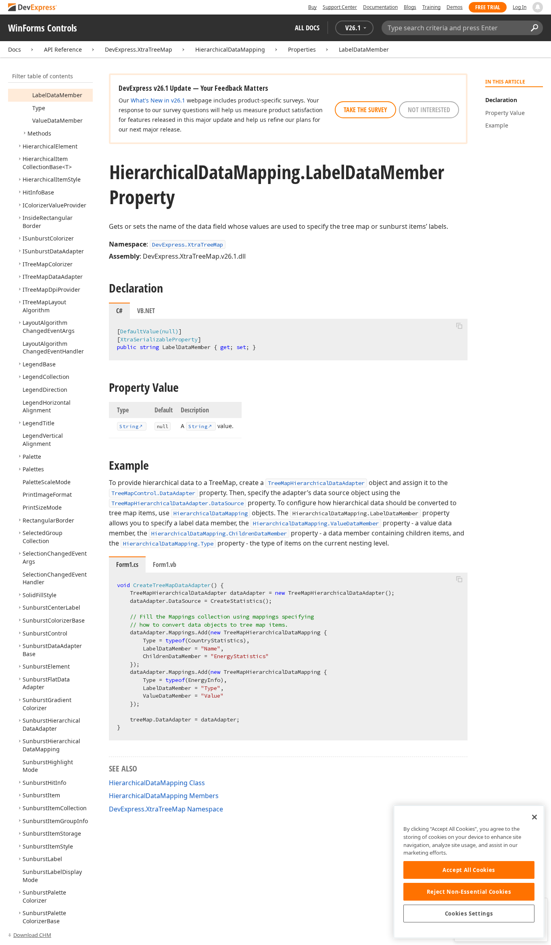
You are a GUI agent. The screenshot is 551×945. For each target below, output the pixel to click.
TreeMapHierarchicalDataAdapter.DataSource (177, 503)
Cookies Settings (469, 913)
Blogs (410, 7)
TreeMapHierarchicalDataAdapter (316, 483)
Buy (312, 7)
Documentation (380, 7)
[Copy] (459, 326)
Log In (519, 7)
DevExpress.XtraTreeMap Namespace (166, 809)
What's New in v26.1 (158, 100)
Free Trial (487, 7)
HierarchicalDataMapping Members (164, 795)
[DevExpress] (32, 8)
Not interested (429, 109)
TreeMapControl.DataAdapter (153, 493)
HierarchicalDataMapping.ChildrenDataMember (219, 533)
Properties (302, 49)
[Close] (534, 817)
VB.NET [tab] (146, 310)
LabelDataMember (364, 49)
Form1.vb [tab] (164, 564)
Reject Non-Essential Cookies (469, 891)
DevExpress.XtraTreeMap (138, 49)
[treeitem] (57, 95)
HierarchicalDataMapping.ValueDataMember (316, 523)
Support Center (340, 7)
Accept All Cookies (468, 870)
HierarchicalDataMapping (230, 49)
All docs (307, 27)
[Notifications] (537, 7)
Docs (14, 49)
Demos (455, 7)
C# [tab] (119, 310)
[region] (469, 872)
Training (431, 7)
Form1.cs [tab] (127, 564)
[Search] (534, 28)
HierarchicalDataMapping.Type (168, 543)
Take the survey (365, 109)
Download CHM (32, 935)
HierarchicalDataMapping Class (157, 782)
